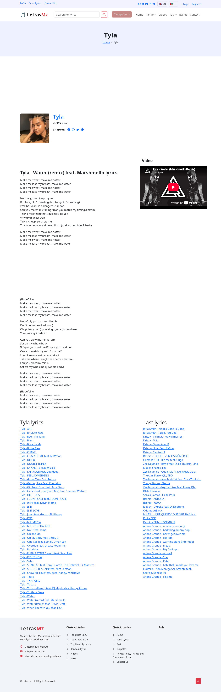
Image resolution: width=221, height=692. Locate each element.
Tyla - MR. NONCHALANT (35, 526)
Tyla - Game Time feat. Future (38, 479)
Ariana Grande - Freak (156, 545)
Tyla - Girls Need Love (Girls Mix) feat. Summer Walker (53, 491)
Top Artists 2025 (79, 639)
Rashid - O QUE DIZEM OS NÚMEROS (165, 456)
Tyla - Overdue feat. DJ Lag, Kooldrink (43, 545)
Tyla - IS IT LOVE (29, 510)
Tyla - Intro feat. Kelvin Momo (38, 503)
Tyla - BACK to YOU (31, 432)
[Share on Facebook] (68, 129)
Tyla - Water (27, 596)
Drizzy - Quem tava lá (156, 444)
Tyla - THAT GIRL (30, 580)
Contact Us (50, 3)
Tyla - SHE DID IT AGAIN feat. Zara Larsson (46, 569)
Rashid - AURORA (153, 499)
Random (151, 14)
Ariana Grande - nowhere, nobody (164, 526)
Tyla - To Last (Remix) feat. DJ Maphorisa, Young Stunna (53, 588)
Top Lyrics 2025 (79, 634)
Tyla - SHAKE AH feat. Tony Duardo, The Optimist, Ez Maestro (57, 565)
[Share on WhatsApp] (73, 129)
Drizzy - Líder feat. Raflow (158, 448)
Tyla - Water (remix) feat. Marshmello (42, 600)
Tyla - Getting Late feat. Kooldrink (40, 483)
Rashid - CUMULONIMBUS (159, 522)
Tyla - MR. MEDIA (30, 522)
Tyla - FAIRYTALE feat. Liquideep (39, 471)
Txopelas (121, 648)
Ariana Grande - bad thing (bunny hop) (166, 530)
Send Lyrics (35, 3)
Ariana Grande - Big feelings (160, 549)
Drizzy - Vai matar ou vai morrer (162, 436)
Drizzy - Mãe (150, 440)
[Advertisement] (110, 87)
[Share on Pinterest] (82, 129)
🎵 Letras (34, 15)
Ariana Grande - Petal (156, 561)
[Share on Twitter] (78, 129)
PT (175, 3)
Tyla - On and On (30, 534)
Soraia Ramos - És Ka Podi (159, 495)
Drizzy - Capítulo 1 (154, 452)
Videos (163, 14)
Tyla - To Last (28, 584)
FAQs (23, 3)
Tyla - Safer (27, 561)
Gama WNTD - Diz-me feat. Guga (163, 460)
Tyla (58, 116)
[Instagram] (150, 4)
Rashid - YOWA (152, 503)
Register (196, 4)
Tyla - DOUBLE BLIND (33, 464)
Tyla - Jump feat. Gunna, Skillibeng (41, 514)
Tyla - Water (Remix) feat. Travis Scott (42, 604)
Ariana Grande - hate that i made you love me (171, 565)
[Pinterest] (154, 4)
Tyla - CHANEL (28, 452)
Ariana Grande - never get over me (164, 534)
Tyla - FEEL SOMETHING (34, 475)
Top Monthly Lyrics (81, 644)
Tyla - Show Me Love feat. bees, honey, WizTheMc (50, 573)
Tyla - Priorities (29, 549)
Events (183, 14)
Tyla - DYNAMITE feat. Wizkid (37, 467)
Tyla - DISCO (27, 460)
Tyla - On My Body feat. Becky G (39, 538)
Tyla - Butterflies (30, 448)
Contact (194, 14)
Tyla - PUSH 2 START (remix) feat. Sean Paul (46, 553)
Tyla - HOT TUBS (30, 495)
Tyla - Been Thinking (32, 436)
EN (164, 3)
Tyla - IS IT (26, 506)
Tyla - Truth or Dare (32, 592)
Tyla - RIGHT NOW (31, 557)
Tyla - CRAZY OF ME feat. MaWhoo (40, 456)
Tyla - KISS (26, 518)
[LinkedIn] (146, 4)
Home (139, 14)
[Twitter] (143, 4)
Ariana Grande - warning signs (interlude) (168, 541)
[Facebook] (139, 4)
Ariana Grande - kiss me (157, 576)
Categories (121, 14)
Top (172, 14)
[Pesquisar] (104, 15)
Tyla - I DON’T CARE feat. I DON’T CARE (43, 499)
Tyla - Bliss (26, 440)
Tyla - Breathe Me (30, 444)
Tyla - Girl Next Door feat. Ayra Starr (42, 487)
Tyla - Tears (27, 576)
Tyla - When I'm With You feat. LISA (41, 608)
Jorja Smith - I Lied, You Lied (160, 432)
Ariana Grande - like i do (157, 538)
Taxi (119, 644)
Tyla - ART (26, 429)
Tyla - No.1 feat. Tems (33, 530)
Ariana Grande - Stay (155, 557)
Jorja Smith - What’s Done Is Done (163, 429)
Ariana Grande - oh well (157, 553)
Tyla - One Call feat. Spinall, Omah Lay (43, 541)
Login (186, 4)
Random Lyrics (78, 648)
